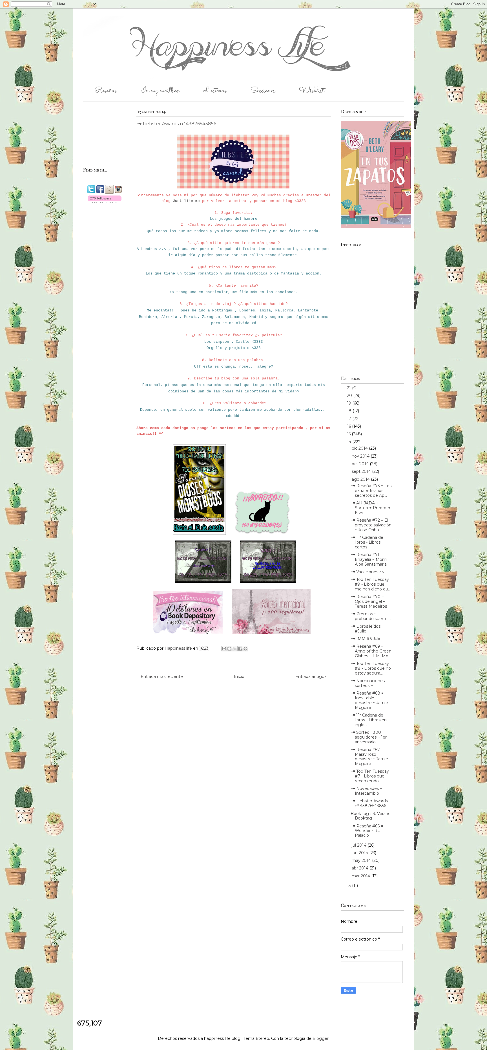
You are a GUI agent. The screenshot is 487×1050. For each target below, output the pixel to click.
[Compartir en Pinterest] (245, 648)
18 (350, 410)
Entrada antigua (311, 676)
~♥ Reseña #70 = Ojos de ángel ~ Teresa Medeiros (369, 601)
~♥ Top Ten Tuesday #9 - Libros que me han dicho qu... (371, 584)
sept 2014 (362, 471)
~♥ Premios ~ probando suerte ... (371, 616)
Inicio (239, 676)
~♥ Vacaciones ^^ (367, 571)
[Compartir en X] (235, 648)
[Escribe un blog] (229, 648)
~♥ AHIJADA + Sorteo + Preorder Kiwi (370, 507)
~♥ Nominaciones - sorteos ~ (369, 683)
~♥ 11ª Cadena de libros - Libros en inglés (369, 720)
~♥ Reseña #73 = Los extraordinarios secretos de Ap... (371, 490)
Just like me (186, 201)
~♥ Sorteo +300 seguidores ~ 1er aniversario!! (369, 737)
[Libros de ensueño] (262, 535)
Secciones (263, 90)
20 (350, 395)
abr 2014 (360, 868)
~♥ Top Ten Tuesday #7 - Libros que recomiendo (370, 776)
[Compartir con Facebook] (240, 648)
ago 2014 (361, 479)
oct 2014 (361, 463)
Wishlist (311, 90)
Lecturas (215, 90)
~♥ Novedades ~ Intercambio (366, 791)
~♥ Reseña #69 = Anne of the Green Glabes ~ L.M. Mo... (371, 651)
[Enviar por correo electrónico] (224, 648)
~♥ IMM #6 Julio (366, 638)
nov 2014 (361, 456)
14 (349, 441)
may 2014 (362, 860)
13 (349, 885)
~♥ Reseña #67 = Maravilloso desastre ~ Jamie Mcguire (369, 756)
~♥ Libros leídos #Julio (365, 629)
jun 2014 (360, 852)
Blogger (321, 1038)
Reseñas (106, 90)
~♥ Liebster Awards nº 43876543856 (369, 803)
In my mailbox (160, 90)
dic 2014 (360, 448)
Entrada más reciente (162, 676)
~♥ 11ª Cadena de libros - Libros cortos (367, 542)
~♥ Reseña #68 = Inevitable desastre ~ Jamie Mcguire (369, 700)
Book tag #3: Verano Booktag (371, 816)
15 (349, 433)
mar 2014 (361, 875)
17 (349, 418)
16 (349, 426)
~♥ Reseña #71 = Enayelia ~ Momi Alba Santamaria (369, 559)
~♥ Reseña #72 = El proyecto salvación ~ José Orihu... (371, 525)
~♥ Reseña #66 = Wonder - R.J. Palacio (367, 830)
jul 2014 (360, 845)
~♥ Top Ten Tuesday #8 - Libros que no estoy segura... (371, 668)
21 (349, 387)
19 (349, 403)
